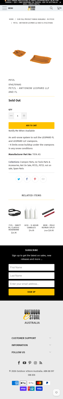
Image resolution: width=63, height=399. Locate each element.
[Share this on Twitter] (19, 179)
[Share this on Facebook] (27, 179)
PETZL (12, 80)
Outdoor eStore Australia (29, 371)
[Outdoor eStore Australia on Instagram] (35, 363)
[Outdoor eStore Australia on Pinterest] (30, 363)
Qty (10, 109)
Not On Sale (25, 165)
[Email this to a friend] (43, 179)
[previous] (11, 220)
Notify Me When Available (22, 130)
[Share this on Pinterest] (35, 179)
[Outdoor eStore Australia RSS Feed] (41, 363)
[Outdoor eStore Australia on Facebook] (19, 363)
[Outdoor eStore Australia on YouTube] (24, 363)
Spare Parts (18, 168)
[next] (51, 220)
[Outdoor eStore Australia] (31, 8)
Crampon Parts (27, 162)
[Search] (52, 8)
